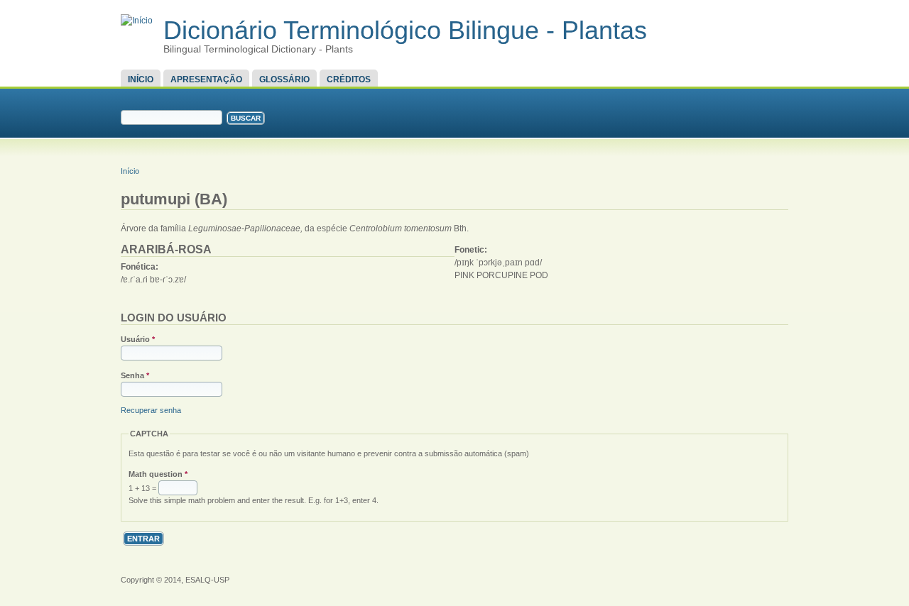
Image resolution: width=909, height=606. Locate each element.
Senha (135, 375)
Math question (158, 474)
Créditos (349, 79)
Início (140, 79)
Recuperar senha (151, 410)
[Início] (137, 21)
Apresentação (206, 79)
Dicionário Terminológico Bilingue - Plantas (405, 30)
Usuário (138, 339)
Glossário (284, 79)
